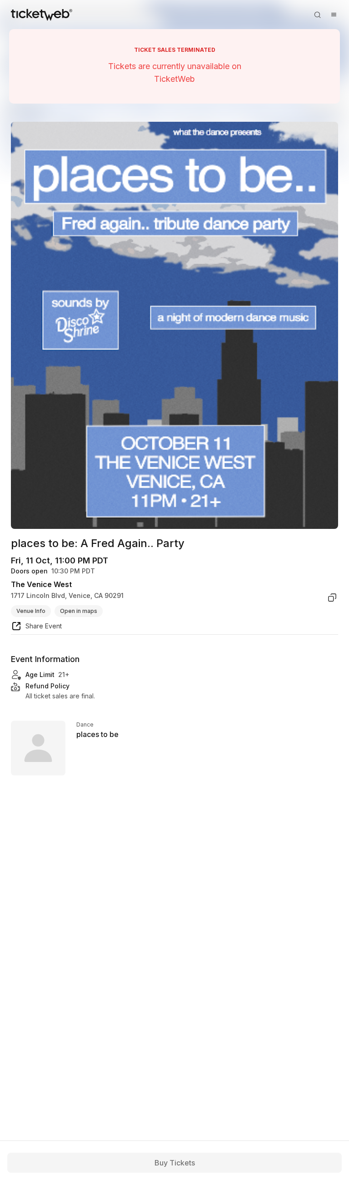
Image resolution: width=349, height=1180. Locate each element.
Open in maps (78, 610)
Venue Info (30, 610)
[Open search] (317, 14)
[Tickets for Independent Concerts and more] (41, 14)
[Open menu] (333, 14)
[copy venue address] (332, 597)
